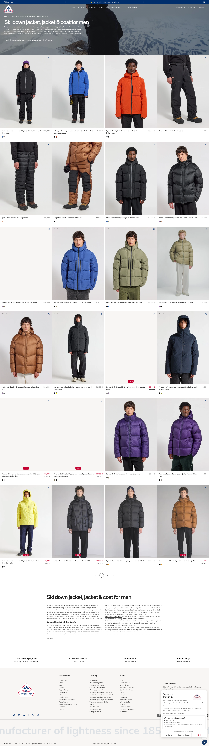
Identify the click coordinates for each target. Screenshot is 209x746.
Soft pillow (123, 697)
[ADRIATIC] (2, 137)
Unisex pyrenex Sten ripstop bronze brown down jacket (177, 561)
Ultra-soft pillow (125, 702)
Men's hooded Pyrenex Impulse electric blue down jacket (72, 302)
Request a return (65, 690)
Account (192, 8)
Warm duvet (124, 685)
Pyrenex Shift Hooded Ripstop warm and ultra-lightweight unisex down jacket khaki (21, 475)
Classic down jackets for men (14, 40)
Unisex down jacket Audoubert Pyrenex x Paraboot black (73, 561)
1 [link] (101, 575)
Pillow (122, 692)
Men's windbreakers (34, 40)
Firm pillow (123, 695)
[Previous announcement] (65, 2)
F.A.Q (61, 683)
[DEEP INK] (54, 393)
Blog (60, 685)
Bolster (122, 704)
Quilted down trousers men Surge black (15, 218)
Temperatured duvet (127, 687)
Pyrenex (6, 16)
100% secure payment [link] (25, 658)
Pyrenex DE (63, 709)
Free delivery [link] (183, 658)
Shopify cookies (169, 720)
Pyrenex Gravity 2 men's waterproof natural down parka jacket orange (125, 132)
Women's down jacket (97, 685)
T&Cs (61, 695)
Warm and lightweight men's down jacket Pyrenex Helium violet (178, 475)
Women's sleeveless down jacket (101, 692)
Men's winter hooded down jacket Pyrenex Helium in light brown (20, 388)
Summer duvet (125, 683)
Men (73, 8)
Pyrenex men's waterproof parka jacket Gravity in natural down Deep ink (177, 388)
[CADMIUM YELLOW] (108, 564)
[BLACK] (54, 137)
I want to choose (184, 735)
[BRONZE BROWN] (107, 564)
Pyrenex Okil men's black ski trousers (171, 131)
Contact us (63, 680)
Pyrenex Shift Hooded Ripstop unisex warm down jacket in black (125, 388)
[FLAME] (4, 137)
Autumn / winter (95, 709)
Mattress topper (125, 707)
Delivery (61, 687)
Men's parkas (47, 40)
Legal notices (63, 697)
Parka (91, 704)
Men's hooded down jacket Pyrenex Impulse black (122, 218)
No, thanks (168, 735)
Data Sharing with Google (172, 722)
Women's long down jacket (98, 702)
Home (101, 8)
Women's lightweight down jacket (101, 700)
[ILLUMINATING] (56, 393)
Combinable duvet (126, 690)
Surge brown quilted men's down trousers (67, 218)
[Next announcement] (143, 2)
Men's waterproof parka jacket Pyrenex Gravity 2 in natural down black (21, 132)
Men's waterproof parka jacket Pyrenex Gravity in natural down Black (73, 388)
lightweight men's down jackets (131, 630)
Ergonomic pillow (126, 700)
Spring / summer (95, 712)
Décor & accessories (127, 709)
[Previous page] (95, 575)
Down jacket (93, 680)
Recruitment (63, 702)
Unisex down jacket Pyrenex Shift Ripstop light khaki (176, 302)
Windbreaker (94, 707)
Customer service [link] (78, 658)
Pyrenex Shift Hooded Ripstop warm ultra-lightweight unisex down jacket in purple (74, 475)
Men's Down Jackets (18, 16)
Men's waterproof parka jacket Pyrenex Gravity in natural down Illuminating (20, 562)
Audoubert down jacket (113, 616)
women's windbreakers (154, 630)
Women (81, 8)
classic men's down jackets (132, 608)
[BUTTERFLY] (107, 221)
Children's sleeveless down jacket (101, 695)
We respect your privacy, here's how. (174, 713)
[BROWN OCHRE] (2, 221)
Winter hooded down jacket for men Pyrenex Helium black (178, 218)
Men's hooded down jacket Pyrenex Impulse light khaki (124, 302)
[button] (73, 7)
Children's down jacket (97, 687)
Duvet (122, 680)
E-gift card (123, 712)
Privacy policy (63, 692)
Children (91, 8)
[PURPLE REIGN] (159, 221)
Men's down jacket (96, 683)
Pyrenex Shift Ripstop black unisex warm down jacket (19, 302)
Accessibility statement (67, 700)
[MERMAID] (108, 221)
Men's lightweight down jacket (100, 697)
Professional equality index (68, 704)
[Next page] (113, 575)
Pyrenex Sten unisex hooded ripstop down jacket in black (125, 561)
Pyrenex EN (63, 707)
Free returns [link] (130, 658)
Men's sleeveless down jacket (99, 690)
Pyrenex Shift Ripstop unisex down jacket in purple (123, 474)
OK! (199, 735)
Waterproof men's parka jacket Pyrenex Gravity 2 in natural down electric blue (73, 132)
